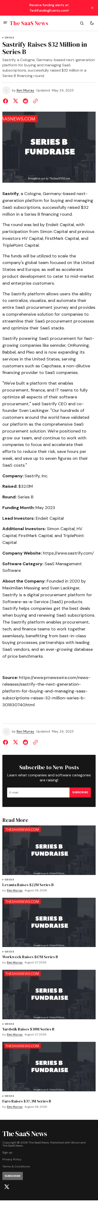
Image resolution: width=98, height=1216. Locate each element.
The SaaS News (12, 1145)
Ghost (75, 1142)
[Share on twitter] (15, 101)
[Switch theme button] (92, 23)
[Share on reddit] (25, 101)
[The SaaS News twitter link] (6, 1187)
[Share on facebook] (6, 101)
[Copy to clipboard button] (34, 101)
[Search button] (82, 23)
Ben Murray (25, 90)
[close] (92, 8)
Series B (9, 38)
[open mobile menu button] (5, 23)
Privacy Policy (11, 1159)
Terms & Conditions (16, 1166)
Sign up (7, 1152)
